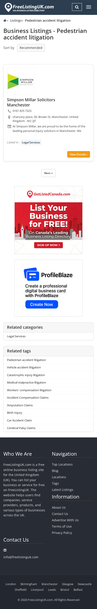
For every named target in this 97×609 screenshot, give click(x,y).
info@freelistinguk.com (20, 557)
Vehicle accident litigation (24, 367)
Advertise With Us (65, 520)
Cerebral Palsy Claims (21, 428)
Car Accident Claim (19, 420)
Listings (16, 20)
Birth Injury (14, 413)
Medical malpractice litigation (26, 382)
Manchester (50, 584)
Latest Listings (62, 489)
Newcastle (85, 584)
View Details (78, 154)
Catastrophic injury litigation (26, 375)
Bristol (64, 590)
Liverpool (37, 590)
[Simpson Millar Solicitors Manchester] (20, 81)
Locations (59, 477)
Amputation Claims (20, 405)
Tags (55, 483)
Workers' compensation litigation (29, 390)
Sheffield (20, 590)
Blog (55, 471)
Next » (48, 173)
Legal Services (31, 142)
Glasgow (67, 584)
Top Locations (62, 464)
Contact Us (60, 514)
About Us (59, 507)
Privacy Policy (62, 533)
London (10, 584)
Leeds (52, 590)
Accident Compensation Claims (27, 397)
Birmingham (29, 584)
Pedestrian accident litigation (26, 360)
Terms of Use (62, 526)
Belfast (78, 590)
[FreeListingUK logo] (28, 7)
